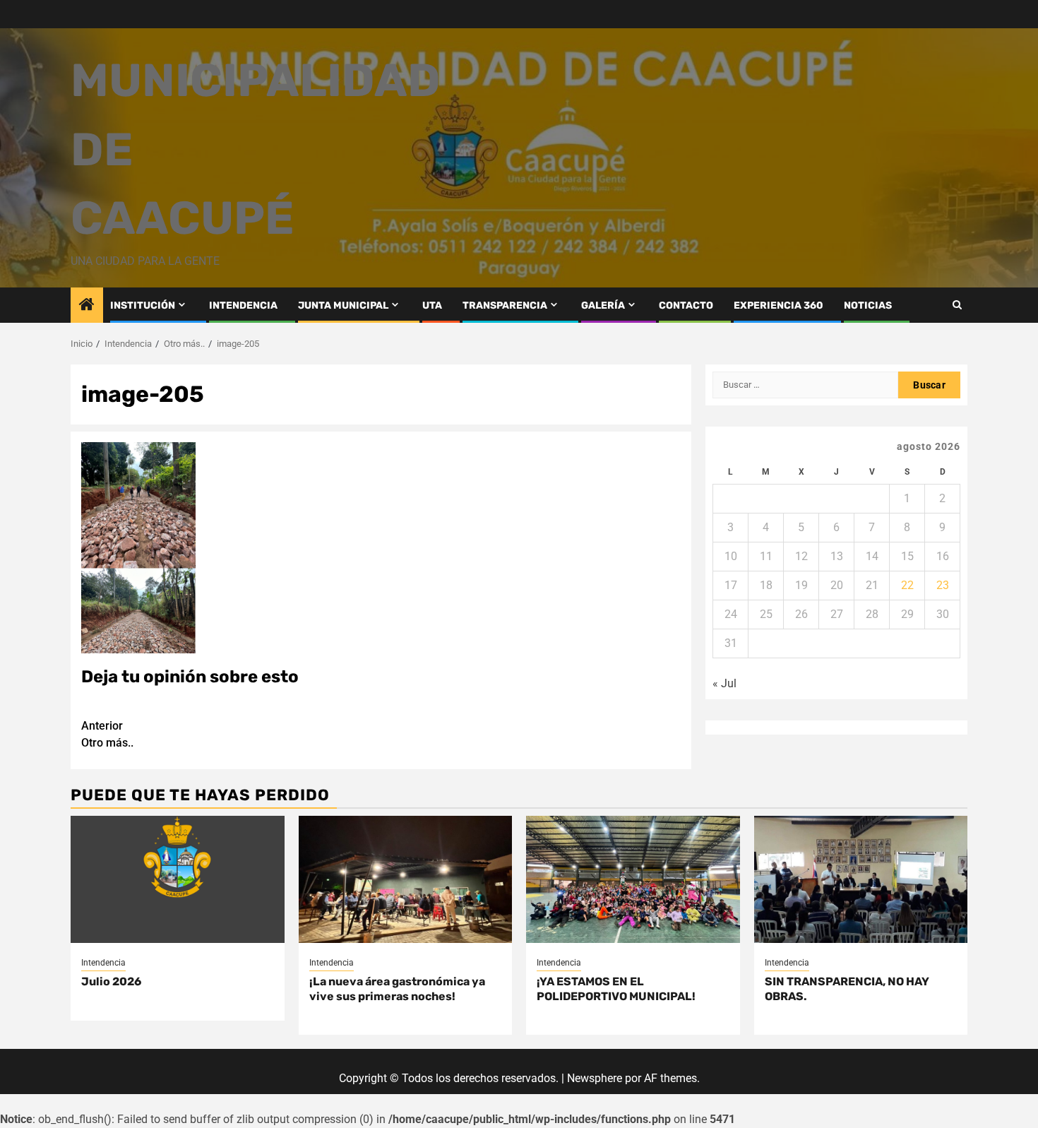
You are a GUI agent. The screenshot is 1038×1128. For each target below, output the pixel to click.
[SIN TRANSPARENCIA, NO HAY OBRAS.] (861, 879)
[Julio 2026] (178, 879)
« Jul (724, 683)
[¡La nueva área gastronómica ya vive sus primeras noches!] (406, 879)
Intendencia (103, 963)
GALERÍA (603, 305)
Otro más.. (107, 734)
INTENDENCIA (243, 305)
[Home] (87, 306)
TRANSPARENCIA (505, 305)
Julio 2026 (111, 981)
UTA (432, 305)
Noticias (868, 305)
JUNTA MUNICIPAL (343, 305)
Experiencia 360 (778, 305)
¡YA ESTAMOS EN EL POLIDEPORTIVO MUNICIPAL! (616, 989)
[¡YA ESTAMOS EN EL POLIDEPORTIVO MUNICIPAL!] (633, 879)
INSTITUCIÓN (142, 305)
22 (907, 585)
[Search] (957, 305)
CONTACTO (686, 305)
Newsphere (594, 1078)
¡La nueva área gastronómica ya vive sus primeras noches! (397, 989)
